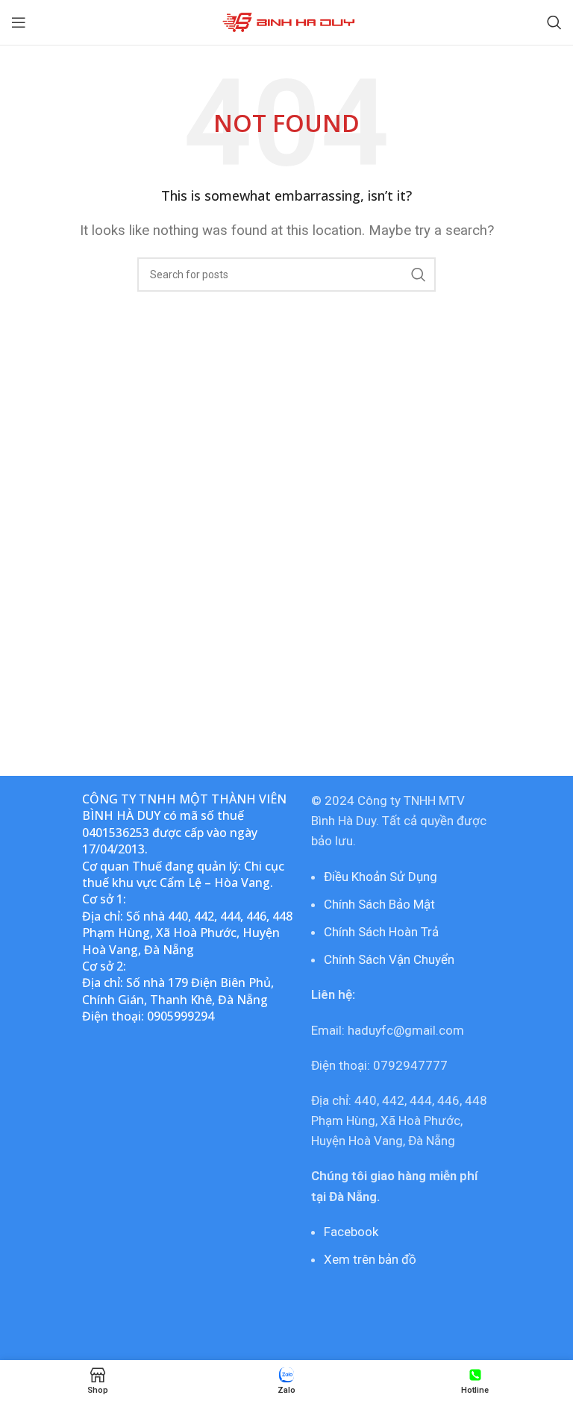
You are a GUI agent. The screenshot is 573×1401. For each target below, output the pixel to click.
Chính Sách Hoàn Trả (381, 931)
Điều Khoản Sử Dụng (380, 876)
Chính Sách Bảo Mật (379, 904)
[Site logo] (286, 20)
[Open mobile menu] (19, 22)
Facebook (351, 1231)
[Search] (554, 22)
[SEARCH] (418, 274)
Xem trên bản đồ (370, 1259)
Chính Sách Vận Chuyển (389, 959)
